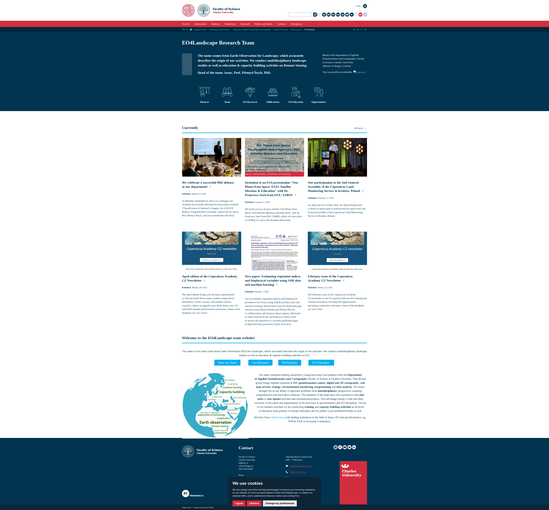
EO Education (321, 362)
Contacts (281, 24)
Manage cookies (187, 507)
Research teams (296, 30)
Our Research (260, 362)
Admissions (200, 24)
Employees (230, 24)
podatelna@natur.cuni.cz (301, 466)
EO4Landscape (310, 30)
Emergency (296, 24)
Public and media (263, 24)
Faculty (186, 24)
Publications (289, 362)
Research (245, 24)
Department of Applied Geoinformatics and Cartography (252, 30)
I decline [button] (254, 503)
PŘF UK (185, 30)
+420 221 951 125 (298, 472)
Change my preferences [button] (279, 503)
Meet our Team (227, 362)
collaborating (277, 417)
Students (215, 24)
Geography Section (199, 30)
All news (358, 128)
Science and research (281, 30)
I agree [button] (239, 503)
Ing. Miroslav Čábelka (206, 507)
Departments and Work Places (219, 30)
